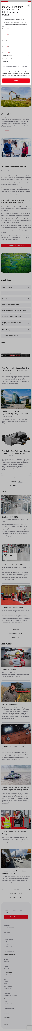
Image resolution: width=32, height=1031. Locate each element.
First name (5, 29)
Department (5, 52)
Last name (5, 35)
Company (5, 47)
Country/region (6, 58)
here (20, 66)
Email (4, 41)
